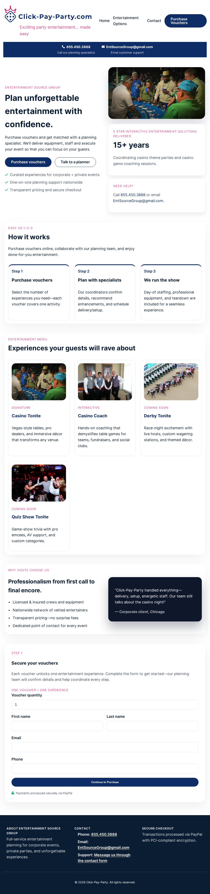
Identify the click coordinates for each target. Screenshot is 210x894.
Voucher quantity (26, 695)
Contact (154, 20)
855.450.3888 (78, 47)
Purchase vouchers (28, 162)
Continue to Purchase (105, 782)
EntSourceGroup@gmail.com (129, 47)
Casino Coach (92, 415)
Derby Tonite (157, 415)
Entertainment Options (126, 21)
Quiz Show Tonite (30, 516)
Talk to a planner (75, 162)
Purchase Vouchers (179, 21)
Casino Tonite (26, 415)
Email (16, 738)
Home (104, 20)
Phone (17, 759)
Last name (116, 716)
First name (20, 716)
